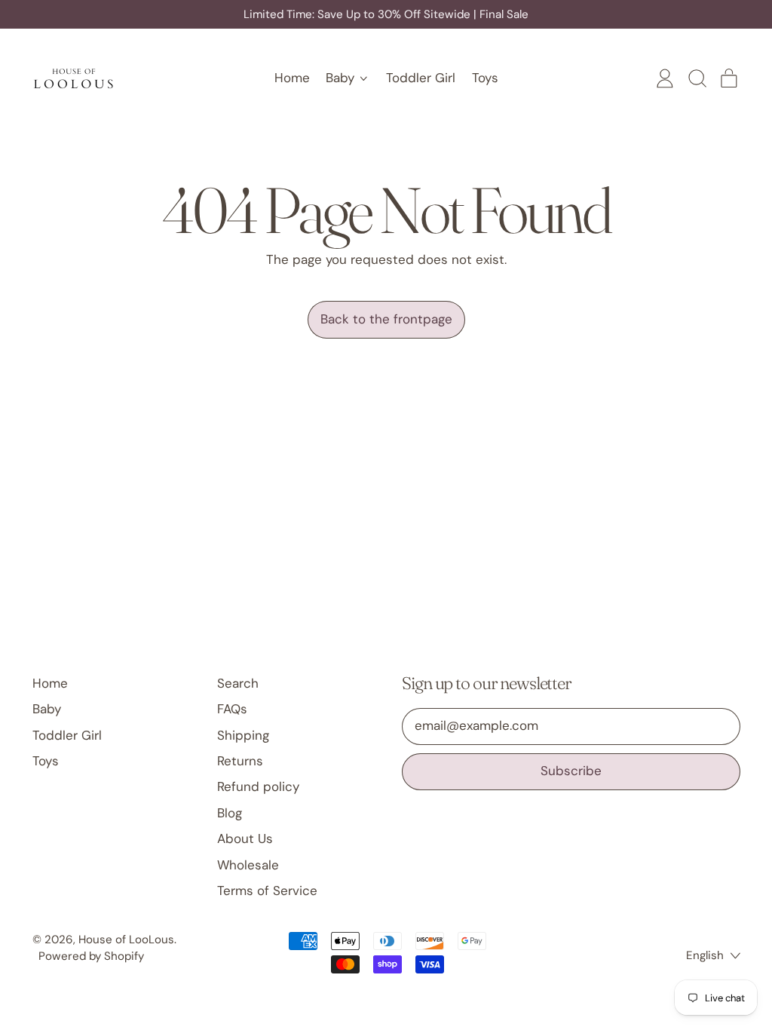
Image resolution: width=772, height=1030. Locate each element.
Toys (485, 77)
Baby (46, 708)
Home (292, 77)
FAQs (232, 708)
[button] (696, 78)
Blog (229, 813)
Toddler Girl (420, 77)
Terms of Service (267, 890)
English (705, 955)
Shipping (243, 735)
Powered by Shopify (91, 956)
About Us (245, 838)
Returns (240, 761)
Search (238, 683)
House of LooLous (126, 939)
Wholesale (248, 865)
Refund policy (258, 786)
